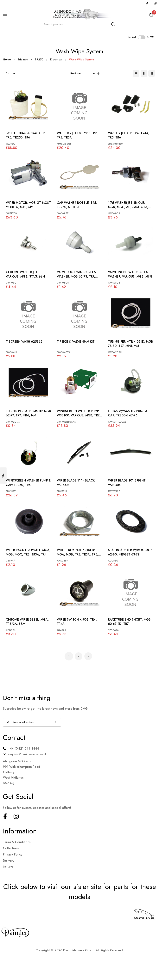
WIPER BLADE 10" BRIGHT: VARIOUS (127, 482)
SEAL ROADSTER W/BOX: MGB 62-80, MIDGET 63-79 (130, 552)
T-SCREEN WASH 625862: (24, 342)
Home (7, 59)
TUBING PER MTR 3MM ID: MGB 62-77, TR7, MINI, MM (28, 413)
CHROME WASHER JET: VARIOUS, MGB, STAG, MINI (26, 274)
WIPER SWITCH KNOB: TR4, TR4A (77, 621)
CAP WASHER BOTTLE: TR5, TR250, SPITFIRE (77, 205)
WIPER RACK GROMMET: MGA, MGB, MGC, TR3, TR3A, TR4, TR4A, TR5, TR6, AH (28, 552)
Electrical (56, 59)
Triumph (23, 59)
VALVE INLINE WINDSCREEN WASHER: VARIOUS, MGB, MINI (130, 274)
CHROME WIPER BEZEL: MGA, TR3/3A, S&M (27, 621)
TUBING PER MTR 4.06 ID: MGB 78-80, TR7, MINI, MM (130, 344)
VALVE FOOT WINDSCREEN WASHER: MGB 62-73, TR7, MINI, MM (76, 274)
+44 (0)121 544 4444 (23, 748)
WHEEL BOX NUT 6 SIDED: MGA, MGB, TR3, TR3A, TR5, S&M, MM (77, 552)
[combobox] (79, 24)
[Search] (113, 24)
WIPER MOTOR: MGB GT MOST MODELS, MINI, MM (28, 205)
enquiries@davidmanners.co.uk (27, 754)
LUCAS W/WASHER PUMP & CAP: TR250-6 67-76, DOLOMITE (127, 413)
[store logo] (79, 14)
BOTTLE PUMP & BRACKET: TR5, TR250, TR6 (25, 135)
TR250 (39, 59)
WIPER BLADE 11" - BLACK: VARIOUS (76, 482)
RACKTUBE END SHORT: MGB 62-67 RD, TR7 (129, 621)
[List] (136, 73)
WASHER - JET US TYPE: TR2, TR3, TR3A (77, 135)
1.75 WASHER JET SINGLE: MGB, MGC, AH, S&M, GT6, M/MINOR (128, 205)
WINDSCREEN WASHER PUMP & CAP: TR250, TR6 (28, 482)
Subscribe (55, 722)
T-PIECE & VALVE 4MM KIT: (76, 342)
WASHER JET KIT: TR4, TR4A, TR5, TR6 (128, 135)
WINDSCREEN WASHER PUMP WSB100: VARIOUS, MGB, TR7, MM (78, 413)
